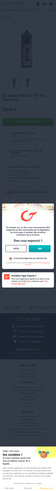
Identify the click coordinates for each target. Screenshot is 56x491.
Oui (40, 248)
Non (16, 248)
